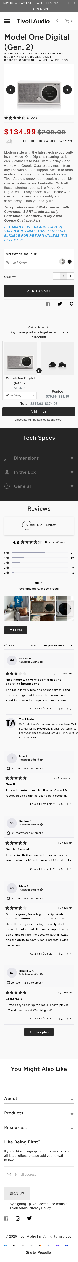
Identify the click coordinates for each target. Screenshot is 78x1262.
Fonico (57, 391)
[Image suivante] (70, 608)
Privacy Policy (40, 1208)
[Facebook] (48, 305)
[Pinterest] (71, 304)
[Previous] (10, 89)
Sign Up (17, 1193)
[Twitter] (59, 304)
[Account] (57, 21)
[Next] (67, 89)
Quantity (10, 276)
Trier (34, 645)
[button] (39, 117)
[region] (39, 608)
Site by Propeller (39, 1252)
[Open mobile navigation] (7, 21)
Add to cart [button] (39, 412)
